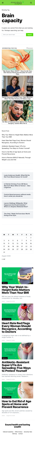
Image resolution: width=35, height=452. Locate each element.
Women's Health (7, 319)
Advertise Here (28, 432)
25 (9, 249)
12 (13, 243)
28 (22, 249)
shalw (3, 301)
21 (22, 246)
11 (8, 243)
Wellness (5, 283)
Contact (20, 433)
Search (30, 34)
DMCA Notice (18, 432)
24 (4, 249)
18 (8, 246)
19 (13, 246)
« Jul (3, 259)
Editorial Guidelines (8, 432)
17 (4, 246)
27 (17, 249)
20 (17, 246)
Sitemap (14, 433)
